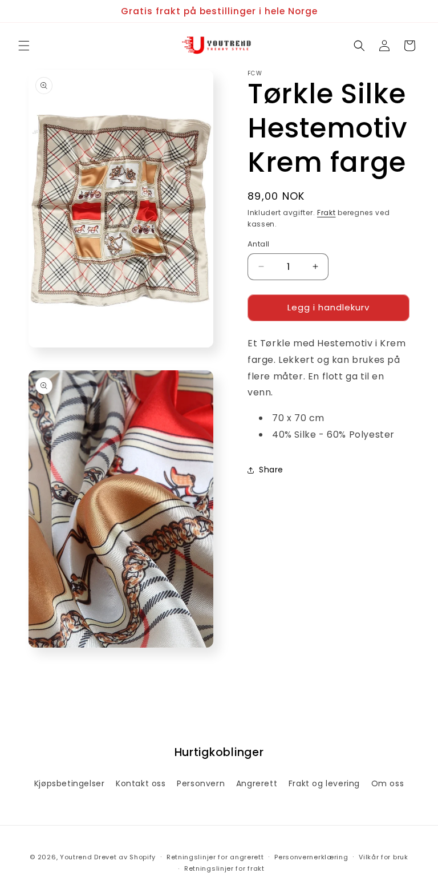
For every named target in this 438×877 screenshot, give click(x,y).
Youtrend (76, 857)
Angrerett (256, 783)
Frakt (326, 212)
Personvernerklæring (311, 857)
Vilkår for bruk (383, 857)
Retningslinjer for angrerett (215, 857)
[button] (23, 45)
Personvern (201, 783)
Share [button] (271, 469)
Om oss (387, 783)
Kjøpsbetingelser (69, 783)
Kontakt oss (141, 783)
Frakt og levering (324, 783)
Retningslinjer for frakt (224, 868)
